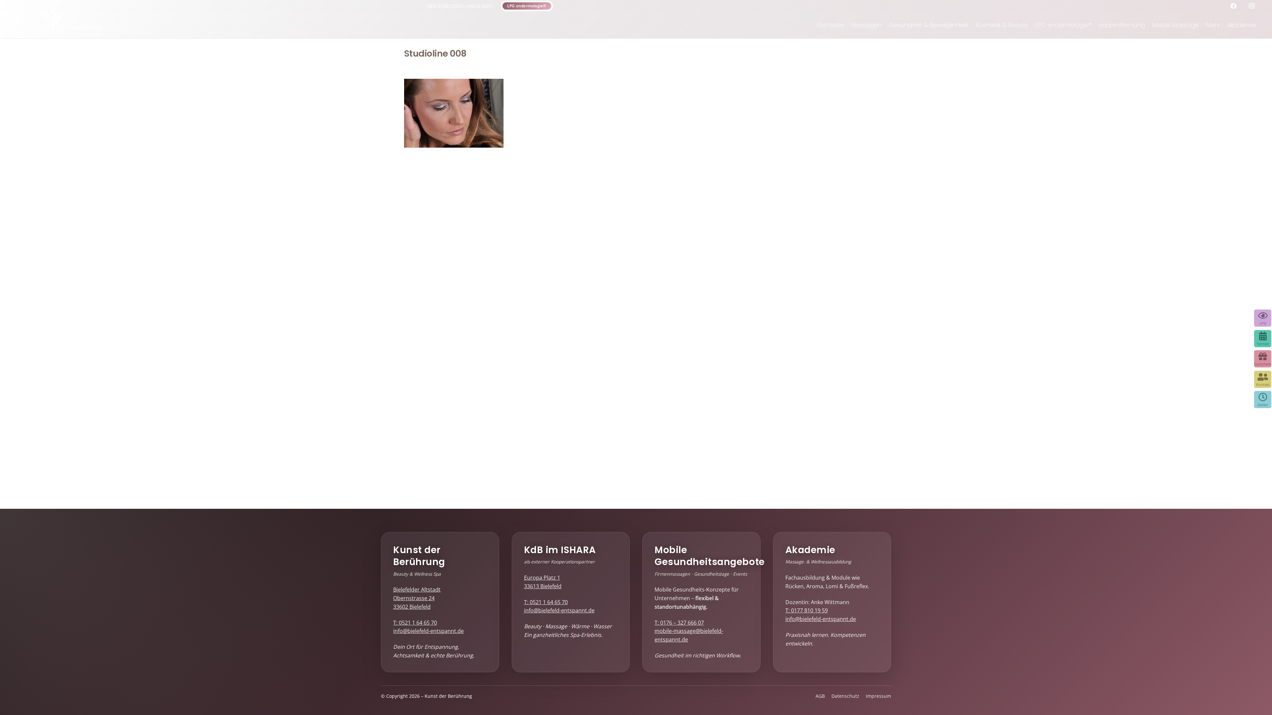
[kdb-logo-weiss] (67, 25)
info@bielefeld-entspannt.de (428, 631)
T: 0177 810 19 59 (806, 610)
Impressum (878, 696)
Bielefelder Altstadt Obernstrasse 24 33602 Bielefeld (417, 598)
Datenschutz (845, 696)
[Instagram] (1254, 6)
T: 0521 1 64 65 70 (415, 622)
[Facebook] (1236, 6)
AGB (820, 696)
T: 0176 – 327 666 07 (679, 622)
